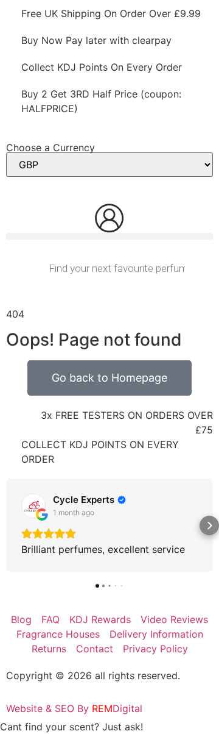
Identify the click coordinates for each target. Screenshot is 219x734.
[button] (109, 236)
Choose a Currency (50, 147)
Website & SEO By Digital (74, 708)
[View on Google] (33, 506)
